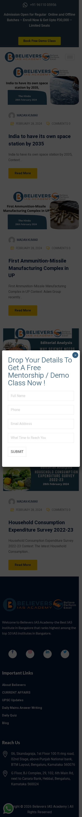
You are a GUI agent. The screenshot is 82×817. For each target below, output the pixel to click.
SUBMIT (17, 451)
